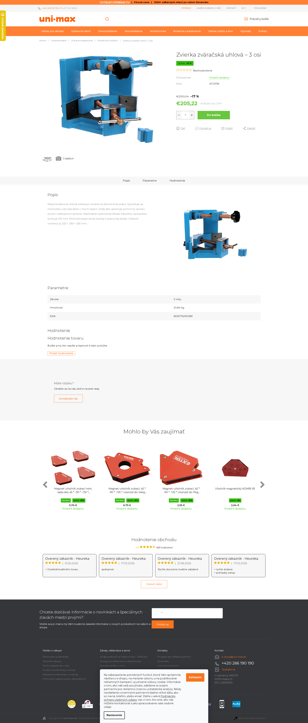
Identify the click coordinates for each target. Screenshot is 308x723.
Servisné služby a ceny (112, 665)
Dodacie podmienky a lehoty (59, 670)
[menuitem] (52, 31)
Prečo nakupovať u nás (56, 665)
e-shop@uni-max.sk (234, 656)
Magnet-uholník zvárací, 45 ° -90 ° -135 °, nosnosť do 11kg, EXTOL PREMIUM (181, 490)
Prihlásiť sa (163, 624)
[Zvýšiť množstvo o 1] (191, 115)
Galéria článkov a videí (208, 8)
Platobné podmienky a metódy (60, 674)
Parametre (150, 180)
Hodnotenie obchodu (154, 539)
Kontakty (231, 8)
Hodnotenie (177, 180)
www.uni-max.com (167, 665)
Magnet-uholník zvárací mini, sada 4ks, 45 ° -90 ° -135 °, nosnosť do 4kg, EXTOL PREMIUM (73, 490)
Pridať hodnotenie (61, 353)
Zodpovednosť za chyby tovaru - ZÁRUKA (123, 656)
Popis (126, 180)
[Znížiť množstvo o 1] (178, 115)
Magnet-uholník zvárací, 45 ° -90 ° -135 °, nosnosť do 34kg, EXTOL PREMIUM (127, 490)
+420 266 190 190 (50, 8)
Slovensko (163, 661)
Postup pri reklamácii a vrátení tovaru (120, 661)
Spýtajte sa (228, 669)
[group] (73, 479)
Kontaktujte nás (68, 398)
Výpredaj (186, 8)
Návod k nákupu (52, 661)
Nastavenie (114, 715)
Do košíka (214, 115)
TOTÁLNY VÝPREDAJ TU (115, 2)
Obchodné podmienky (56, 656)
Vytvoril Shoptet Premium (251, 718)
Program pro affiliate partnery (174, 656)
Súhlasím (195, 677)
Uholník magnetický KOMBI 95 (235, 488)
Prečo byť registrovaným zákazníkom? (64, 678)
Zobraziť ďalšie (154, 584)
